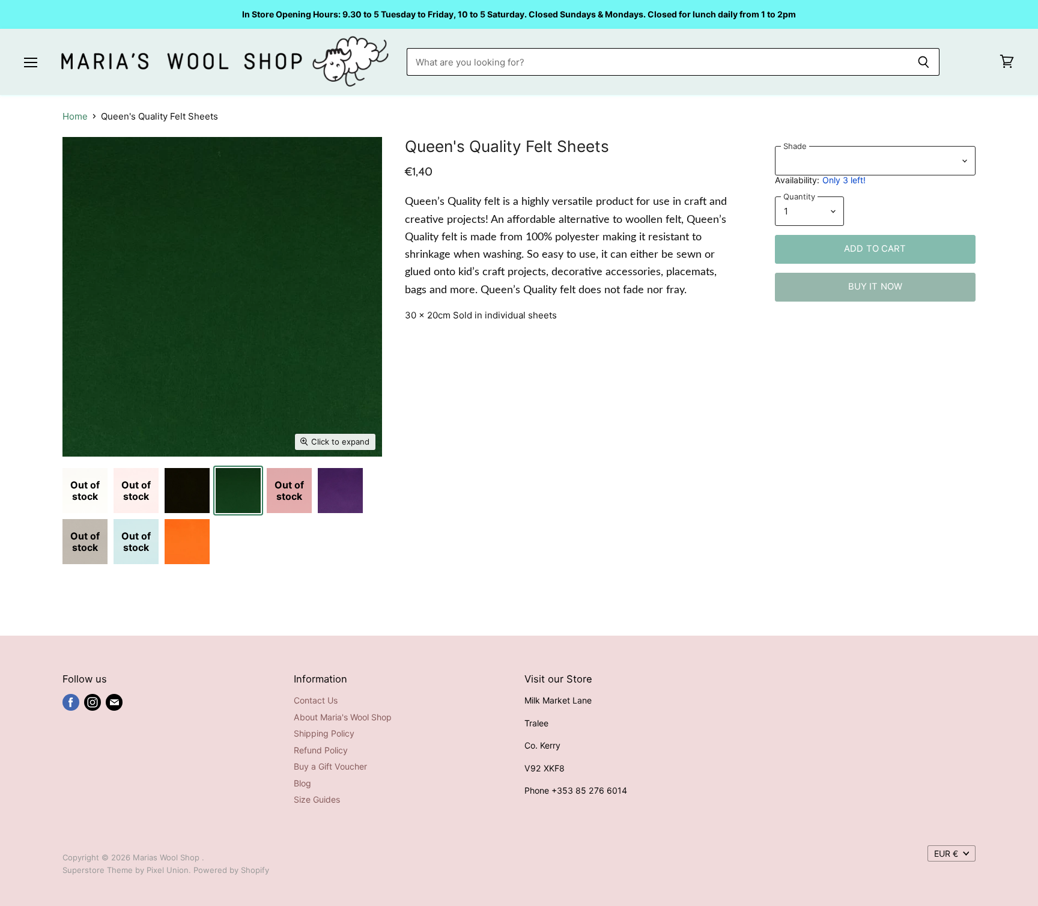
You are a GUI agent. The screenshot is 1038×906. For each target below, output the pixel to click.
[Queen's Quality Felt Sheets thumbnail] (187, 490)
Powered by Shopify (231, 870)
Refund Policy (321, 750)
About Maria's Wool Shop (343, 717)
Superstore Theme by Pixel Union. (126, 870)
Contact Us (316, 700)
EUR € (946, 853)
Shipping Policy (324, 733)
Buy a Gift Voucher (330, 766)
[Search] (923, 62)
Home (75, 116)
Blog (302, 783)
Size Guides (317, 799)
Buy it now (875, 286)
